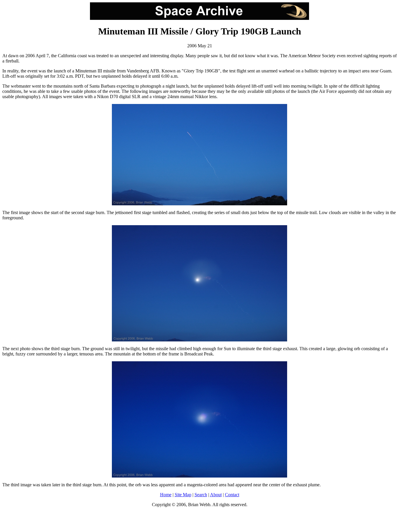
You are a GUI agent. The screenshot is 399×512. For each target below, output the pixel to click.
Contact (232, 494)
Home (165, 494)
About (216, 494)
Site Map (183, 494)
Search (201, 494)
